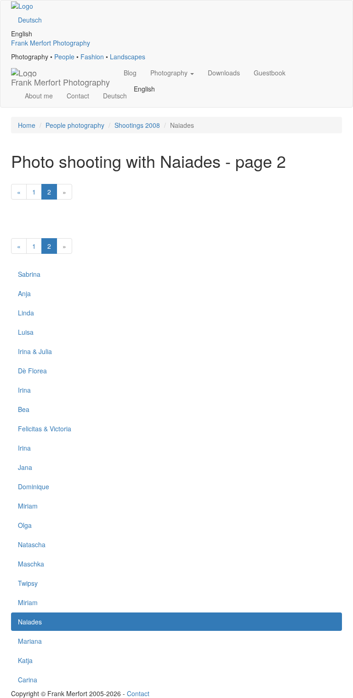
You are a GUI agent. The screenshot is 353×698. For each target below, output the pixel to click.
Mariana (30, 641)
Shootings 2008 (137, 125)
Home (26, 125)
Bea (23, 409)
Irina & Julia (35, 351)
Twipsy (28, 583)
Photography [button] (169, 72)
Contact (78, 95)
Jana (25, 467)
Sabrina (29, 274)
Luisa (26, 332)
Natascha (32, 544)
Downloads (224, 72)
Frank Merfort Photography (50, 42)
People (64, 56)
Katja (25, 660)
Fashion (92, 56)
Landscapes (127, 56)
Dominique (33, 486)
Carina (27, 679)
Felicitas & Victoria (44, 428)
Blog (130, 72)
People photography (75, 125)
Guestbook (269, 72)
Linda (26, 312)
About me (39, 95)
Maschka (31, 563)
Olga (25, 525)
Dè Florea (32, 370)
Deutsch (30, 19)
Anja (24, 293)
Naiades (30, 621)
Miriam (28, 505)
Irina (24, 390)
